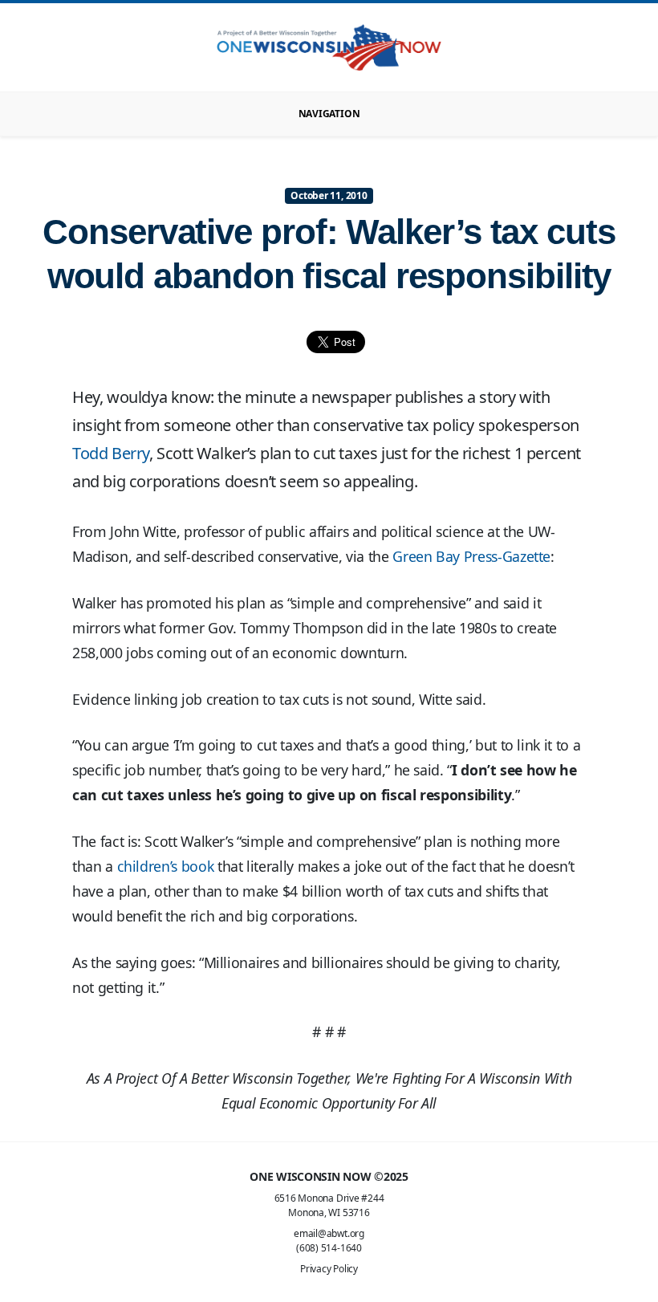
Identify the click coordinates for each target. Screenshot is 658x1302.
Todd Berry (110, 453)
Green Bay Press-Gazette (471, 556)
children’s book (165, 866)
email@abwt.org (329, 1233)
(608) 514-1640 (329, 1248)
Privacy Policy (329, 1269)
